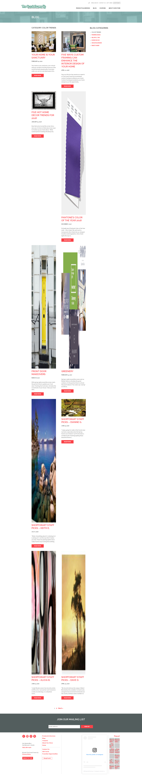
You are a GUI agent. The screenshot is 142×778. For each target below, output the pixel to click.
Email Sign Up (94, 2)
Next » (60, 708)
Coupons (103, 8)
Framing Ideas (96, 34)
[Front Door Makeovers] (44, 307)
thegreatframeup (89, 771)
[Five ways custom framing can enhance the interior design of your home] (73, 41)
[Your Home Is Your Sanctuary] (44, 41)
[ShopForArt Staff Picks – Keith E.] (44, 460)
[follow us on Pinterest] (31, 736)
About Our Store (114, 8)
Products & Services (83, 8)
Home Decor (96, 40)
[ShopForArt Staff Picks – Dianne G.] (73, 407)
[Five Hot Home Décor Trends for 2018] (44, 100)
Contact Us (102, 2)
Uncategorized (97, 43)
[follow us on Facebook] (23, 736)
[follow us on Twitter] (34, 736)
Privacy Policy (26, 754)
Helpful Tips (96, 37)
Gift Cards (109, 2)
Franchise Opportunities (50, 754)
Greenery (67, 371)
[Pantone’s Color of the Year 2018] (73, 153)
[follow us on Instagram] (27, 736)
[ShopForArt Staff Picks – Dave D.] (73, 612)
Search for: (89, 3)
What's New (95, 45)
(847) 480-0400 (26, 747)
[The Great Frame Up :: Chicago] (34, 7)
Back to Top (27, 758)
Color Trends (96, 32)
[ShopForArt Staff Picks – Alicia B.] (44, 612)
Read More (37, 75)
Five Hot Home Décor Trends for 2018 (43, 115)
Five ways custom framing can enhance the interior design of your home (72, 60)
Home (44, 745)
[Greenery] (73, 307)
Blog (94, 8)
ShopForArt (117, 2)
